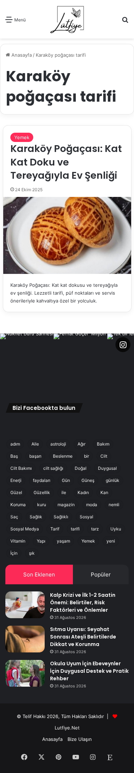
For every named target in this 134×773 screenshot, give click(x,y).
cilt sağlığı (53, 468)
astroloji (58, 444)
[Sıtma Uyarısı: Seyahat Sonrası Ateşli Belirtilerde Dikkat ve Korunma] (25, 639)
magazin (66, 504)
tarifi (75, 529)
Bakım (103, 444)
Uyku (115, 529)
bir (86, 456)
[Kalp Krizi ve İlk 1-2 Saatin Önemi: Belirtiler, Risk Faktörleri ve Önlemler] (25, 604)
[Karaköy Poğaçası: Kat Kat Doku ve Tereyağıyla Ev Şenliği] (67, 235)
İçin (14, 553)
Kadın (83, 492)
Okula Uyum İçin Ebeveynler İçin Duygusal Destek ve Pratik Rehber (89, 671)
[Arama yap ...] (125, 22)
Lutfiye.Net (67, 728)
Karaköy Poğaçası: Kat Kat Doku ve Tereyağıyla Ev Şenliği (66, 162)
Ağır (81, 444)
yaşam (63, 541)
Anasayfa (21, 55)
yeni (110, 541)
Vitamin (17, 541)
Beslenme (63, 456)
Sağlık (36, 516)
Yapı (41, 541)
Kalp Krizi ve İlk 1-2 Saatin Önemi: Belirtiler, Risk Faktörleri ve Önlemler (82, 602)
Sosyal (86, 516)
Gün (66, 480)
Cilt (103, 456)
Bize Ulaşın (80, 739)
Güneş (87, 480)
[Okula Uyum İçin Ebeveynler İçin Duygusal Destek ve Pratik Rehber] (25, 673)
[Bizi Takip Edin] (123, 344)
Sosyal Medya (24, 529)
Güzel (16, 492)
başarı (35, 456)
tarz (95, 529)
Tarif (54, 529)
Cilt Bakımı (21, 468)
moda (91, 504)
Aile (35, 444)
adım (15, 444)
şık (32, 553)
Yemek (21, 137)
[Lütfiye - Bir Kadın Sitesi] (67, 19)
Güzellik (42, 492)
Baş (14, 456)
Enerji (15, 480)
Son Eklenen (39, 574)
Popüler (101, 574)
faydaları (41, 480)
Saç (14, 516)
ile (63, 492)
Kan (104, 492)
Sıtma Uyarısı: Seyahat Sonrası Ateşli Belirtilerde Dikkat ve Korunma (83, 637)
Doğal (80, 468)
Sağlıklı (61, 516)
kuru (41, 504)
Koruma (18, 504)
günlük (112, 480)
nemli (114, 504)
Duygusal (107, 468)
